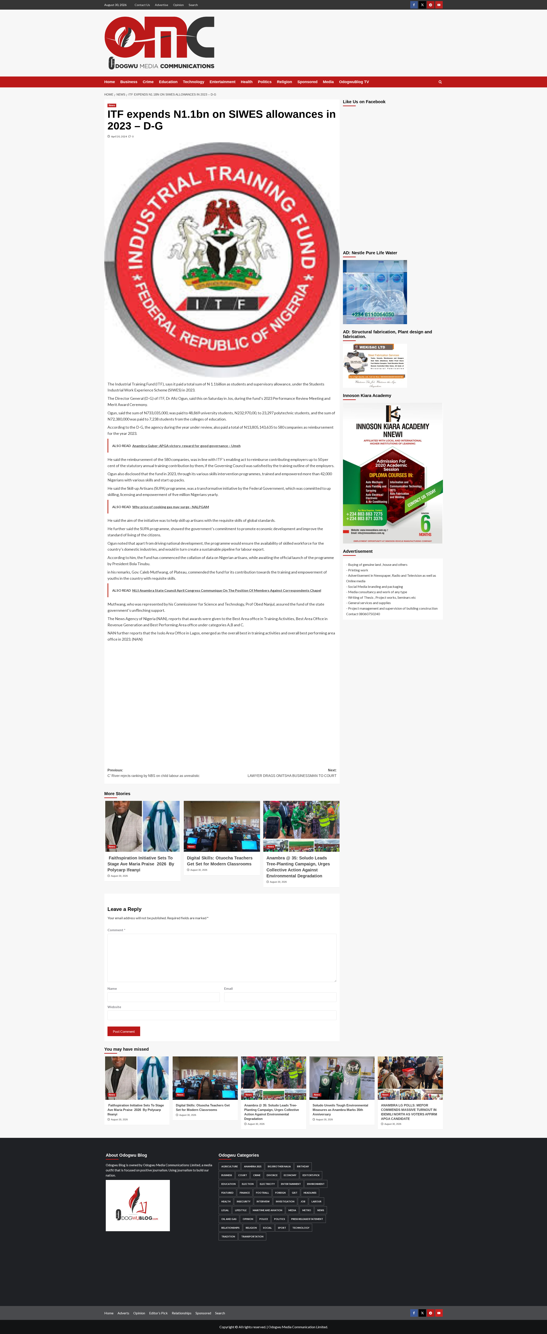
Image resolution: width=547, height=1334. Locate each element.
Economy (290, 1175)
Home (109, 82)
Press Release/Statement (307, 1219)
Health (247, 82)
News (112, 105)
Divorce (272, 1175)
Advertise (161, 5)
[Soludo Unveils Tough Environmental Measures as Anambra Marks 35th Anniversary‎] (342, 1078)
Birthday (303, 1166)
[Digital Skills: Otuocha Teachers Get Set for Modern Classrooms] (222, 826)
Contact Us (142, 5)
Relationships (230, 1227)
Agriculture (229, 1166)
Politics (265, 82)
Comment (116, 930)
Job (303, 1201)
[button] (440, 82)
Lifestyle (241, 1210)
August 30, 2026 (119, 876)
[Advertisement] (222, 701)
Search (193, 5)
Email (228, 988)
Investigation (285, 1201)
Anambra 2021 (253, 1166)
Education (168, 82)
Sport (282, 1227)
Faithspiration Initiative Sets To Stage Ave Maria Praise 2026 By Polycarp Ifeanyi (140, 864)
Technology (193, 82)
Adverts (123, 1313)
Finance (245, 1192)
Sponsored (307, 82)
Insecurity (243, 1201)
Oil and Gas (229, 1219)
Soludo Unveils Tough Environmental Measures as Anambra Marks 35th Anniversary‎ (340, 1109)
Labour (316, 1201)
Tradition (228, 1236)
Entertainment (222, 82)
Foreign (280, 1192)
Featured (227, 1192)
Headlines (310, 1192)
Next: (292, 773)
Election (248, 1184)
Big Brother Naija (279, 1166)
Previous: (153, 773)
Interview (263, 1201)
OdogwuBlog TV (354, 82)
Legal (225, 1210)
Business (128, 82)
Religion (284, 82)
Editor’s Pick (158, 1313)
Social (267, 1227)
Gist (294, 1192)
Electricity (267, 1184)
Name (112, 988)
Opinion (178, 5)
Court (242, 1175)
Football (262, 1192)
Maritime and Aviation (267, 1210)
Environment (316, 1184)
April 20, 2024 (119, 136)
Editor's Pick (311, 1175)
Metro (306, 1210)
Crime (148, 82)
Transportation (252, 1236)
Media (328, 82)
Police (263, 1219)
